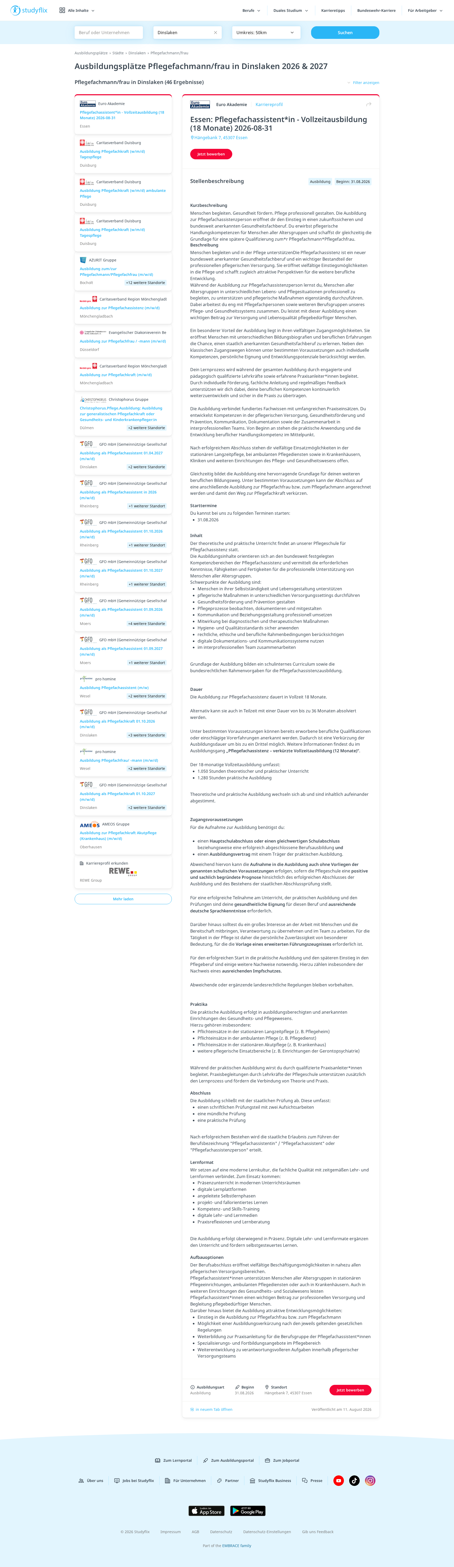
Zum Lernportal (177, 1460)
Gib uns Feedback (317, 1531)
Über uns (95, 1480)
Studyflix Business (274, 1480)
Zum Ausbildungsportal (232, 1460)
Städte (118, 52)
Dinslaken (137, 52)
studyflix (35, 10)
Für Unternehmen (189, 1480)
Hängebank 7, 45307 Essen (220, 137)
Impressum (171, 1531)
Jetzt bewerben (211, 153)
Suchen (345, 32)
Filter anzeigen (366, 82)
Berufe (249, 10)
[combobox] (266, 32)
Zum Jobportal (286, 1460)
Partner (232, 1480)
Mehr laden (123, 898)
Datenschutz (221, 1531)
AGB (195, 1531)
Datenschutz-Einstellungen (267, 1531)
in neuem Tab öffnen (214, 1409)
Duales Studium (288, 10)
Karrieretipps (333, 10)
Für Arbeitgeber (423, 10)
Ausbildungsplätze (91, 52)
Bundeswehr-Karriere (376, 10)
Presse (316, 1480)
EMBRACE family (236, 1545)
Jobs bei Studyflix (138, 1480)
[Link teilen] (368, 104)
